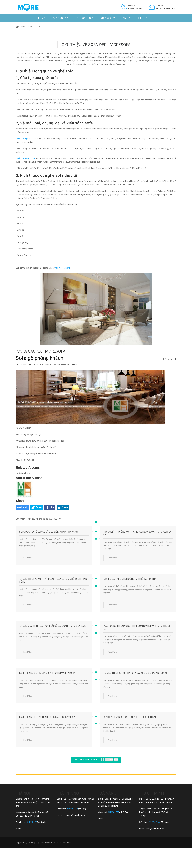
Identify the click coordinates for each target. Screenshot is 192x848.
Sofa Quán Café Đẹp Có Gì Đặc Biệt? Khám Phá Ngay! (48, 531)
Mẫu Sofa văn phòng (26, 158)
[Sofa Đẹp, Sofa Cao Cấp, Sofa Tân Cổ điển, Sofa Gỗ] (28, 7)
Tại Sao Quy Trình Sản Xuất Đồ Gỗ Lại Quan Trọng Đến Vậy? (52, 626)
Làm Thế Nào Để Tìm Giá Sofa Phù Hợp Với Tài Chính (48, 673)
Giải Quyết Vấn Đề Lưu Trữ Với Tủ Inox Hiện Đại (129, 717)
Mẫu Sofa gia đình (25, 138)
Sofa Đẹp (31, 842)
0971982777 (31, 822)
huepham (22, 365)
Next (172, 359)
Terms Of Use (69, 842)
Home (22, 27)
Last (116, 760)
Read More (27, 558)
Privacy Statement (49, 842)
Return (77, 365)
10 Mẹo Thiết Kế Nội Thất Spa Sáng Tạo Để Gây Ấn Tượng (135, 673)
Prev (167, 359)
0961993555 (72, 809)
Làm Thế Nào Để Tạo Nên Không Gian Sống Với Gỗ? (47, 717)
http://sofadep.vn (62, 268)
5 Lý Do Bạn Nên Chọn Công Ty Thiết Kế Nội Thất (130, 579)
